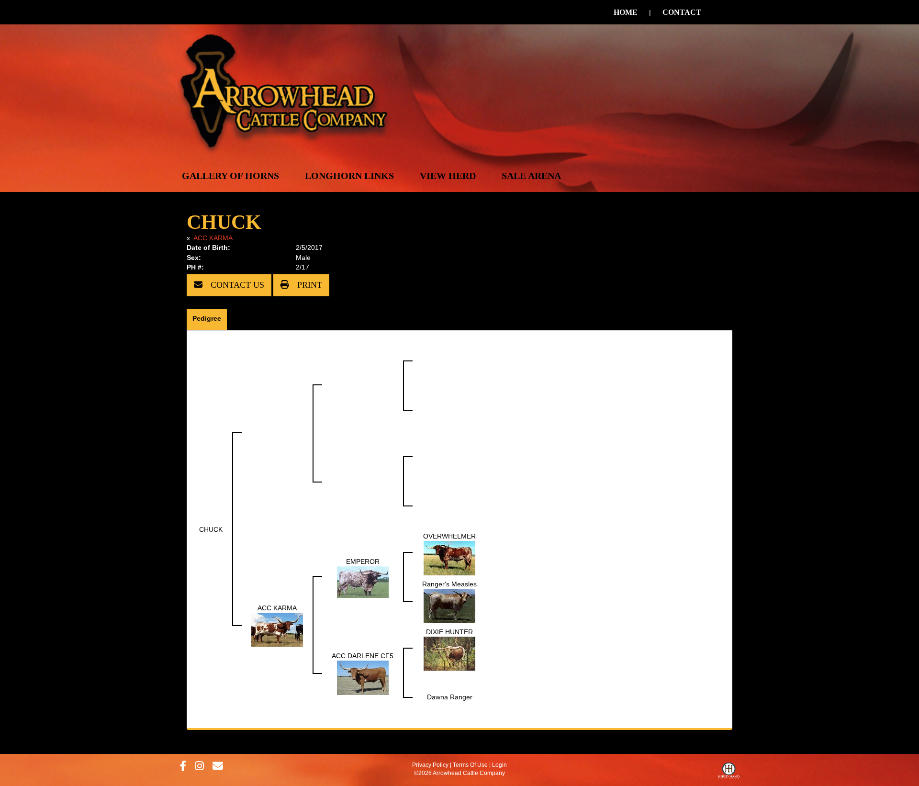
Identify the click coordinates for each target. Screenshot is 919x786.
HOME (626, 12)
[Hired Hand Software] (729, 773)
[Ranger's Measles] (449, 605)
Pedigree (206, 318)
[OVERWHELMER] (449, 557)
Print (308, 285)
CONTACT (681, 12)
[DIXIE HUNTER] (449, 653)
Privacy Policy (430, 765)
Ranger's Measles (449, 584)
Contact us (236, 285)
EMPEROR (363, 561)
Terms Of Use (470, 765)
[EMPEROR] (363, 581)
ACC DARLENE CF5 (362, 656)
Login (499, 765)
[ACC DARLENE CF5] (363, 677)
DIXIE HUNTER (449, 632)
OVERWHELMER (449, 536)
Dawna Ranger (449, 697)
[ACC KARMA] (277, 629)
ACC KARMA (213, 238)
